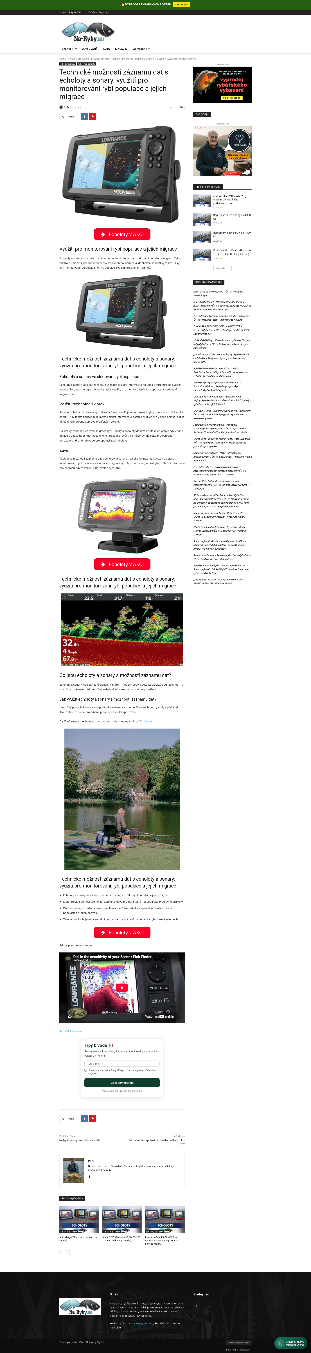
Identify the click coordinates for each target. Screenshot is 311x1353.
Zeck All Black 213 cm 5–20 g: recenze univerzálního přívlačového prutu (230, 200)
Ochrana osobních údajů (238, 1343)
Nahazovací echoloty (86, 64)
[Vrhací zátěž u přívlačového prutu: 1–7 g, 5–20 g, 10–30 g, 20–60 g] (202, 255)
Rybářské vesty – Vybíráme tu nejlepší (221, 319)
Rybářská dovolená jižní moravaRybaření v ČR (219, 565)
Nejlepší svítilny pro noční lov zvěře (79, 1140)
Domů (62, 58)
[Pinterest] (92, 116)
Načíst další (221, 268)
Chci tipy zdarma (122, 1082)
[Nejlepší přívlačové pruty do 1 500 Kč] (202, 237)
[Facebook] (84, 116)
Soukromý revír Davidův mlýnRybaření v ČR (217, 541)
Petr (69, 107)
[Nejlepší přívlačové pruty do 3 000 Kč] (202, 219)
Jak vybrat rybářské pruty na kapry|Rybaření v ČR (221, 354)
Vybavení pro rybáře (78, 58)
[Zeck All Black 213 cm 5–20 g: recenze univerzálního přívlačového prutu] (202, 200)
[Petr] (61, 107)
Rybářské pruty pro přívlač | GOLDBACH (215, 382)
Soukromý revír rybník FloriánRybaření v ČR (217, 513)
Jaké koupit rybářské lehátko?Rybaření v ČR (217, 579)
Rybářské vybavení (71, 1031)
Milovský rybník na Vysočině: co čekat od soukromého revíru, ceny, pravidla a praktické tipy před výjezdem (221, 502)
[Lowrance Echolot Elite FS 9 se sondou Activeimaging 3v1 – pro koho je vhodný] (165, 1219)
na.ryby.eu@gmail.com (140, 1323)
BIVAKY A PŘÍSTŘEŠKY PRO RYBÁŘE (212, 583)
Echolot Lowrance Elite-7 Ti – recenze (213, 474)
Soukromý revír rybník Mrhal (217, 559)
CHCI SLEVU (181, 4)
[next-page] (67, 1252)
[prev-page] (61, 1252)
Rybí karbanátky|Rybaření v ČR (210, 291)
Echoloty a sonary (100, 58)
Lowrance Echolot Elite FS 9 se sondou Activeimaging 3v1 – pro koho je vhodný (162, 1240)
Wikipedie (145, 721)
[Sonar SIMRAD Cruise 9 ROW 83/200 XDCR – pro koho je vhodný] (122, 1219)
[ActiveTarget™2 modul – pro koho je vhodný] (79, 1219)
